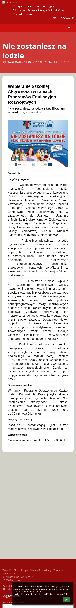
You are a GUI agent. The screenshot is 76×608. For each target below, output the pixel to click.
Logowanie (66, 18)
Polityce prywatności (56, 594)
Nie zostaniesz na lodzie (55, 62)
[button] (54, 18)
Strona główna (12, 62)
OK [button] (66, 600)
